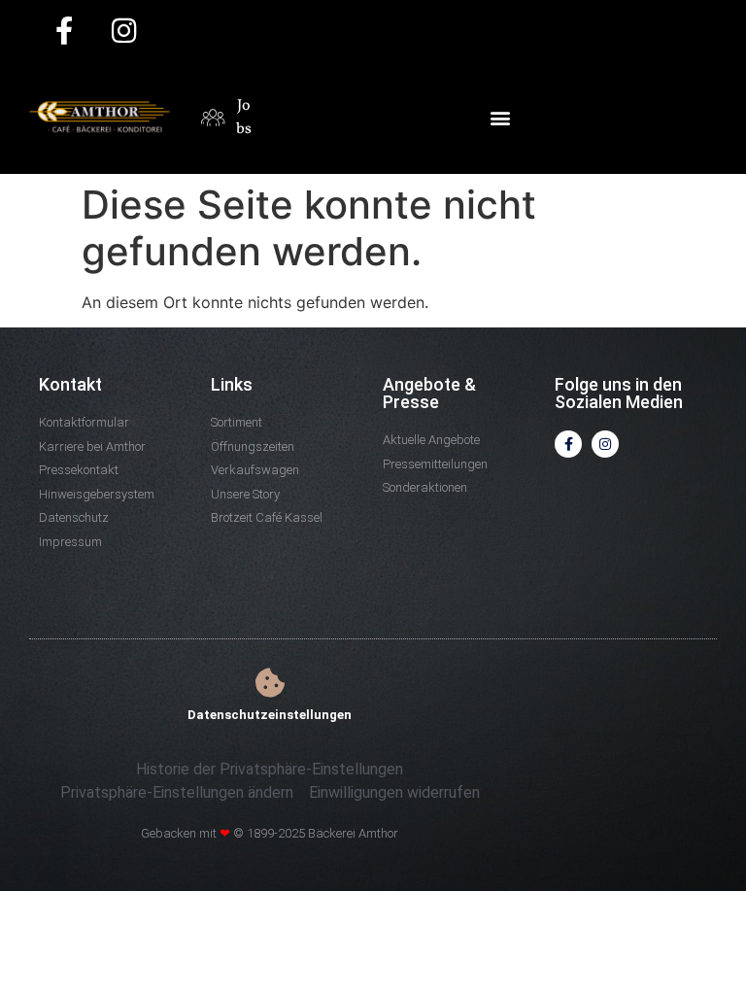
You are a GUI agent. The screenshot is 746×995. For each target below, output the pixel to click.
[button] (500, 117)
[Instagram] (605, 444)
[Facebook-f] (568, 444)
